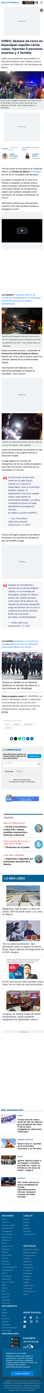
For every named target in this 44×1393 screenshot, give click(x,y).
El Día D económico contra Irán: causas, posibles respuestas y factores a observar (15, 830)
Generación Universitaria (28, 1266)
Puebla (26, 1225)
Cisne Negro (6, 1330)
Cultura (5, 1273)
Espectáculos (7, 1270)
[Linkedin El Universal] (24, 1327)
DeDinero (27, 1276)
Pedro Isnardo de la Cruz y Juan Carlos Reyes (16, 842)
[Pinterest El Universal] (37, 1322)
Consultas (6, 1303)
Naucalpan (28, 724)
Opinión (8, 817)
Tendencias (6, 1279)
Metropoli (5, 1249)
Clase (4, 1310)
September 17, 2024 (19, 524)
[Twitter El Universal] (37, 1317)
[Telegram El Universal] (24, 1317)
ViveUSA (26, 1279)
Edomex (5, 149)
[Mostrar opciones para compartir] (41, 10)
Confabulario (7, 1276)
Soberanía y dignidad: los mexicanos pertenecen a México (18, 861)
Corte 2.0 (5, 1222)
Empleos (26, 1258)
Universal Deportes (9, 1267)
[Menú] (41, 2)
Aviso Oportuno (29, 1255)
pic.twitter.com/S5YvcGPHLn (22, 513)
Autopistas (6, 1300)
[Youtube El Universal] (25, 1322)
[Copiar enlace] (27, 738)
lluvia (7, 724)
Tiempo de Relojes (9, 1327)
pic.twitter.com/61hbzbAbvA (22, 617)
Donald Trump (7, 1246)
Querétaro (27, 1231)
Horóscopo (27, 1288)
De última (6, 1294)
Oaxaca (26, 1222)
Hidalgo (26, 1228)
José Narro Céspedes (13, 855)
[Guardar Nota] (32, 738)
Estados (5, 1252)
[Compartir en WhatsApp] (19, 738)
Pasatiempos (28, 1285)
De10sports (27, 1273)
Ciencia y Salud (8, 1282)
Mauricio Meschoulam (14, 823)
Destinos (5, 1297)
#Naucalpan (14, 487)
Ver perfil (14, 158)
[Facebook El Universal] (31, 1317)
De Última (6, 1318)
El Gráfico (27, 1270)
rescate (8, 728)
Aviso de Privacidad (22, 1367)
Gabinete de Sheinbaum (7, 1238)
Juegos (26, 1282)
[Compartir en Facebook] (11, 738)
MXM (4, 1285)
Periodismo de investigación (7, 1229)
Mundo (4, 1243)
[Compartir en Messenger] (23, 738)
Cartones (5, 1261)
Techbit (5, 1288)
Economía (6, 1264)
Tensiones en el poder (18, 847)
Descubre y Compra (31, 1249)
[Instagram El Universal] (31, 1322)
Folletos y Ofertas (30, 1252)
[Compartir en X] (15, 738)
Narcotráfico (7, 1255)
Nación (4, 1219)
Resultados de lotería (29, 1292)
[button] (28, 2)
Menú (4, 1291)
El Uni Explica (7, 1234)
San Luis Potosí (29, 1234)
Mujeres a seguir (8, 1225)
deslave (17, 724)
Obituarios (27, 1261)
